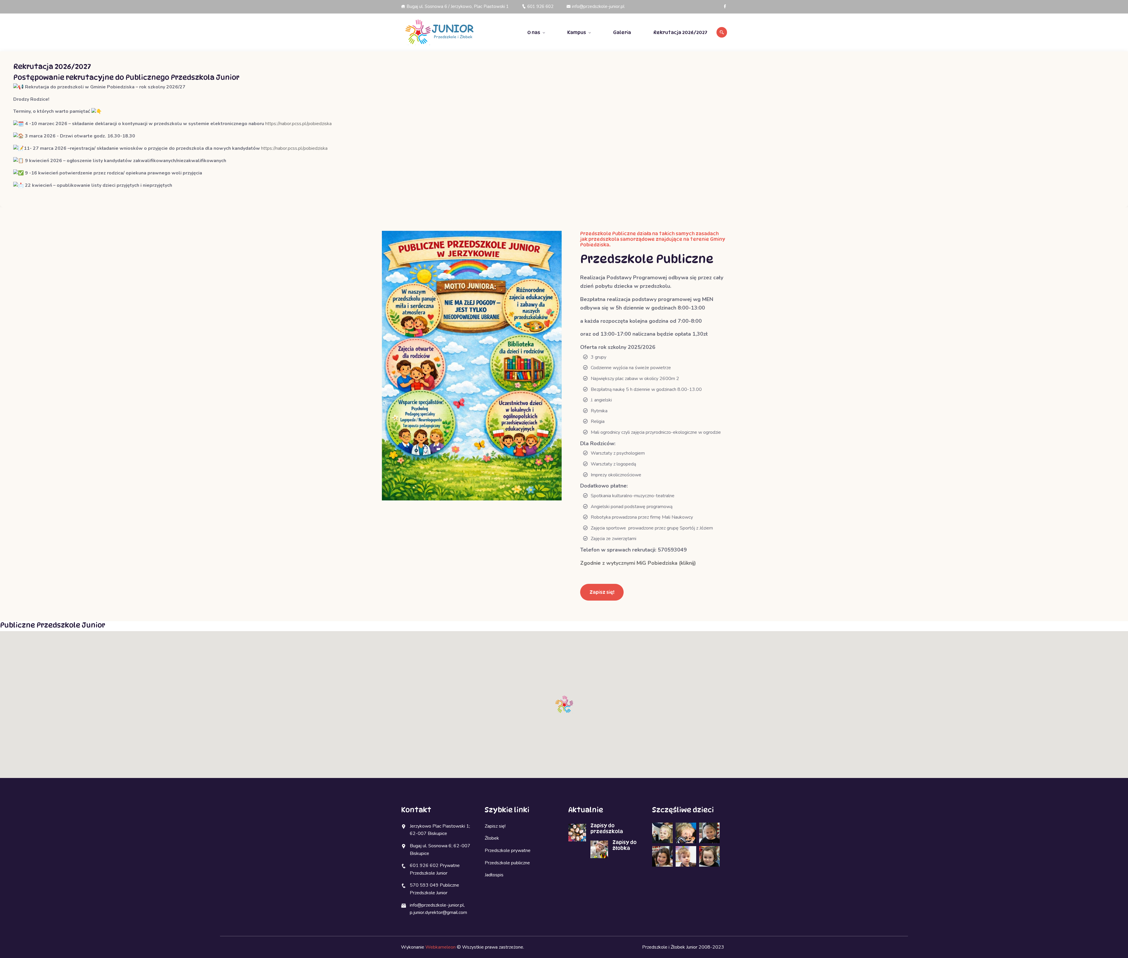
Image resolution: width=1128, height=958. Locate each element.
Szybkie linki (507, 810)
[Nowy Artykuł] (438, 32)
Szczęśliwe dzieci (683, 810)
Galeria (622, 32)
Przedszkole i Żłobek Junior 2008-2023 (683, 947)
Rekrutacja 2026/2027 (680, 32)
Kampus (576, 32)
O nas (533, 32)
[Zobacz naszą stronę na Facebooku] (725, 6)
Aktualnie (585, 810)
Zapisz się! (602, 592)
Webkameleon (440, 947)
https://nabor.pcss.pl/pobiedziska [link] (298, 123)
